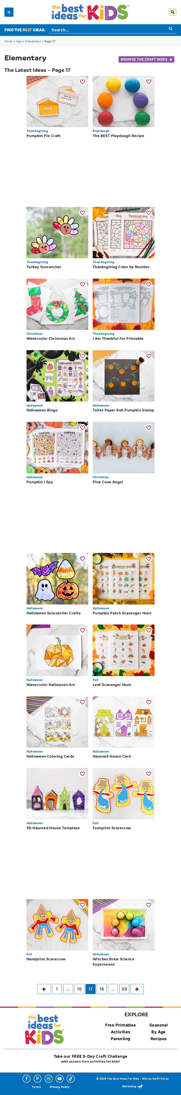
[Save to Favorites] (82, 81)
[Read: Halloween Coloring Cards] (57, 721)
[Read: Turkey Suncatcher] (57, 232)
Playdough (101, 131)
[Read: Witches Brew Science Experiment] (124, 924)
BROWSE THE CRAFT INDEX (144, 59)
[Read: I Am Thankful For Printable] (124, 303)
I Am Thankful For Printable (118, 338)
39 (124, 989)
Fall (95, 680)
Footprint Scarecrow (112, 828)
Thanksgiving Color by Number (121, 267)
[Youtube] (60, 1079)
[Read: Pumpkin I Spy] (57, 447)
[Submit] (171, 28)
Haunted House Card (112, 756)
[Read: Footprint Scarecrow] (124, 793)
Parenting (120, 1038)
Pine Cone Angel (108, 482)
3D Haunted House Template (53, 828)
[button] (173, 12)
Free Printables (120, 1025)
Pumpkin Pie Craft (43, 136)
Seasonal (158, 1025)
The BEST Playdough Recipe (118, 136)
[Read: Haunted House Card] (124, 721)
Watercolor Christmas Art (50, 338)
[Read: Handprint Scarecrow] (57, 924)
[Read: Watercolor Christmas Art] (57, 303)
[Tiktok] (71, 1079)
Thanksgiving (37, 131)
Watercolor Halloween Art (50, 684)
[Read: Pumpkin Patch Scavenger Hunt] (124, 578)
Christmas (34, 333)
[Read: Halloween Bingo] (57, 375)
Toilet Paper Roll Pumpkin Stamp (123, 410)
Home (8, 41)
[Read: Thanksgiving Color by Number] (124, 232)
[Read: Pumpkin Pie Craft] (57, 101)
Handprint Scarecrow (46, 959)
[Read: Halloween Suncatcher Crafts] (57, 578)
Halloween (34, 405)
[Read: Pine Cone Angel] (124, 447)
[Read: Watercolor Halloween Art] (57, 649)
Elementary (33, 41)
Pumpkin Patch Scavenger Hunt (122, 613)
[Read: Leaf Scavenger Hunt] (124, 649)
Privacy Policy (60, 1087)
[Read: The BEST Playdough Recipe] (124, 101)
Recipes (159, 1038)
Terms (36, 1087)
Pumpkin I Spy (39, 482)
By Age (158, 1032)
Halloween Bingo (42, 410)
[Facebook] (26, 1079)
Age (19, 41)
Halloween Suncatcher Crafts (53, 613)
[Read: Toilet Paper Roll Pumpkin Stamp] (124, 375)
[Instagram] (49, 1079)
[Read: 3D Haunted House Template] (57, 793)
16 (79, 989)
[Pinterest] (37, 1079)
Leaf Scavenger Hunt (112, 684)
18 (101, 989)
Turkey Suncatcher (43, 267)
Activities (120, 1032)
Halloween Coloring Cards (50, 756)
